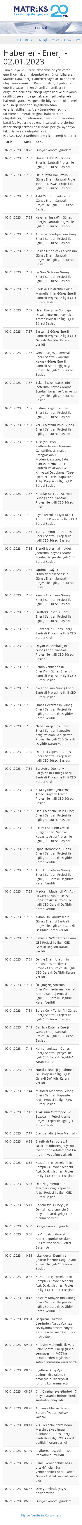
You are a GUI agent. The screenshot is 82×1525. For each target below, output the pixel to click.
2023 (56, 40)
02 (78, 40)
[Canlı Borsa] (41, 10)
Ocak (67, 40)
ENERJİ (42, 40)
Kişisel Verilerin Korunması (41, 1515)
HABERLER (24, 40)
